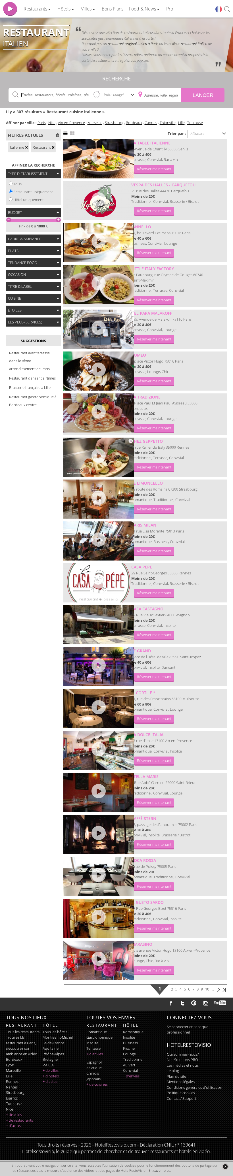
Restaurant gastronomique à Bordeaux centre (33, 400)
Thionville (168, 122)
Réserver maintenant (154, 168)
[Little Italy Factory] (98, 284)
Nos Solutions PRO (182, 1059)
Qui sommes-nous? (183, 1054)
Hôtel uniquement (28, 199)
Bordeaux (134, 122)
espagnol (94, 1062)
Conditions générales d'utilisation (194, 1087)
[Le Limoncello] (98, 499)
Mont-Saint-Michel (58, 1037)
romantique (96, 1031)
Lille (181, 122)
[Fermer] (225, 1166)
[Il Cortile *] (98, 708)
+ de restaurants (19, 1120)
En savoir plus (159, 1170)
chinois (92, 1073)
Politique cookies (181, 1092)
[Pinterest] (194, 1003)
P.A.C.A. (49, 1065)
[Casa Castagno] (98, 624)
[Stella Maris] (98, 792)
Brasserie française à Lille (30, 387)
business (130, 1042)
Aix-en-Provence (71, 122)
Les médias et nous (183, 1065)
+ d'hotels (51, 1076)
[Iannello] (98, 242)
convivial (130, 1070)
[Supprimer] (26, 147)
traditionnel (133, 1059)
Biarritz (12, 1098)
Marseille (95, 122)
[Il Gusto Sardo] (98, 918)
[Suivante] (219, 989)
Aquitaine (51, 1048)
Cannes (151, 122)
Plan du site (176, 1076)
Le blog (173, 1070)
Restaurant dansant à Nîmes (32, 378)
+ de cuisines (97, 1084)
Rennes (12, 1081)
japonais (93, 1078)
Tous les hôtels (55, 1031)
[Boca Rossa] (98, 876)
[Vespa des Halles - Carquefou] (98, 200)
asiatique (94, 1067)
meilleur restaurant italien (187, 43)
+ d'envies (94, 1053)
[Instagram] (205, 1004)
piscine (129, 1048)
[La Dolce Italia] (98, 750)
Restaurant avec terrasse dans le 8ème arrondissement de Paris (29, 360)
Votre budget (114, 94)
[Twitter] (182, 1003)
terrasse (93, 1048)
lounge (129, 1053)
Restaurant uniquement (33, 191)
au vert (129, 1065)
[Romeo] (98, 371)
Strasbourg (114, 122)
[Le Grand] (98, 666)
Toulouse (195, 122)
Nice (51, 122)
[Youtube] (220, 1003)
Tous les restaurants (22, 1031)
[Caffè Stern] (98, 834)
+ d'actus (13, 1125)
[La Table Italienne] (98, 158)
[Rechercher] (227, 9)
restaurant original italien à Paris (133, 43)
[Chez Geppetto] (98, 457)
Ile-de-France (53, 1042)
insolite (92, 1042)
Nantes (12, 1087)
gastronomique (99, 1037)
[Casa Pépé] (98, 582)
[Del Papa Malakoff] (98, 329)
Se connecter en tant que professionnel (187, 1029)
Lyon (10, 1065)
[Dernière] (224, 989)
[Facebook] (171, 1003)
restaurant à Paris (20, 1042)
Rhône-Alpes (53, 1053)
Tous (17, 183)
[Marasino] (98, 960)
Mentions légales (181, 1081)
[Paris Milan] (98, 541)
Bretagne (50, 1059)
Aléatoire (197, 133)
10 (207, 989)
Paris (42, 122)
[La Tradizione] (98, 413)
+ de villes (14, 1114)
